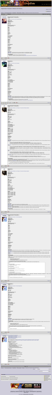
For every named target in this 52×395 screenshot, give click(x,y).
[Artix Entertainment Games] (8, 12)
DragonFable (17, 391)
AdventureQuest (13, 391)
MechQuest (20, 391)
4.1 (12, 253)
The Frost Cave (13, 63)
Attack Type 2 (9, 97)
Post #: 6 (49, 332)
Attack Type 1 (9, 52)
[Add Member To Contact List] (15, 102)
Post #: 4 (49, 211)
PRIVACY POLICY (26, 392)
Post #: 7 (49, 364)
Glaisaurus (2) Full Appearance (12, 338)
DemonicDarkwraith (5, 283)
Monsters (23, 12)
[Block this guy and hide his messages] (17, 102)
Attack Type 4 (9, 154)
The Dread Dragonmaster (33, 55)
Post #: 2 (49, 102)
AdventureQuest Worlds (33, 391)
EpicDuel (24, 391)
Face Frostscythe (17, 63)
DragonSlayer (14, 160)
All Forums (2, 12)
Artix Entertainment (39, 391)
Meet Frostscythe (27, 55)
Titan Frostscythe (37, 339)
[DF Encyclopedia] (19, 12)
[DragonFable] (14, 12)
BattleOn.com (27, 391)
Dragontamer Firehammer (21, 339)
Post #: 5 (49, 280)
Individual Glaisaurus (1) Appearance (12, 336)
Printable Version (49, 11)
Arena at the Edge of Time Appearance (13, 335)
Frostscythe (26, 339)
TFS (4, 105)
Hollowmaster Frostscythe (31, 339)
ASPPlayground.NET (25, 394)
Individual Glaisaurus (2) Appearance (12, 337)
